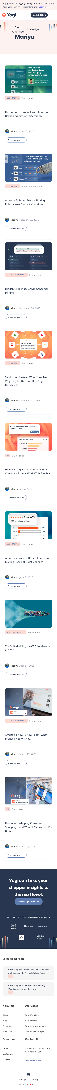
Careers (6, 1059)
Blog (5, 1020)
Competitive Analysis (35, 1031)
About (5, 1015)
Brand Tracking (32, 1015)
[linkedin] (28, 1074)
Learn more (44, 6)
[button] (52, 15)
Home (5, 1048)
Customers (8, 1053)
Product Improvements (35, 1026)
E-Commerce (31, 1020)
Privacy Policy (9, 1031)
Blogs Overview (18, 29)
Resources (7, 1026)
